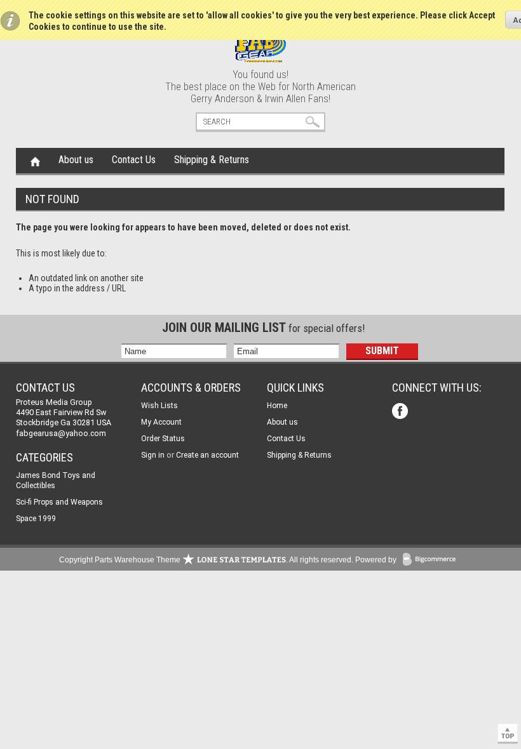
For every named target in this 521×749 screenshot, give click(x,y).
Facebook (401, 412)
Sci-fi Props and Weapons (59, 502)
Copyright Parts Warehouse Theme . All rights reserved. (206, 559)
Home (35, 161)
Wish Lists (159, 405)
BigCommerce (432, 560)
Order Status (163, 438)
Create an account (207, 455)
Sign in (153, 455)
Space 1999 (36, 518)
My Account (161, 422)
